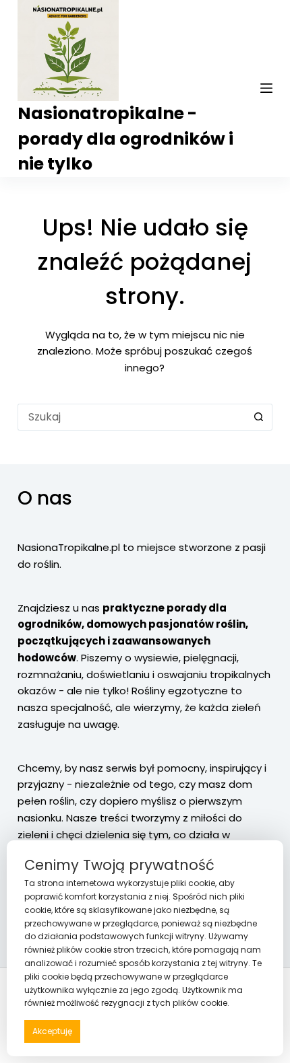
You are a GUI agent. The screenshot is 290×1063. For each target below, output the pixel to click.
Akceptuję (52, 1031)
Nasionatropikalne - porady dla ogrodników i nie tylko (125, 139)
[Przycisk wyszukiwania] (258, 417)
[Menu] (266, 88)
